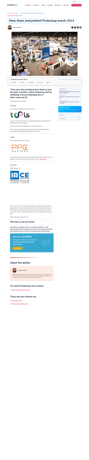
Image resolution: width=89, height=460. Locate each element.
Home (8, 13)
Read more (43, 159)
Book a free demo (76, 5)
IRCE (11, 208)
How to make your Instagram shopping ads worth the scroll (69, 97)
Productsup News (16, 300)
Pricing (43, 5)
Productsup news (16, 13)
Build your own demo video (19, 304)
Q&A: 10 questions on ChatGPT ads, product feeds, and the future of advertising (70, 92)
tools (12, 121)
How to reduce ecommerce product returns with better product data (69, 102)
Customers (50, 5)
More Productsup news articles (20, 290)
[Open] (76, 2)
